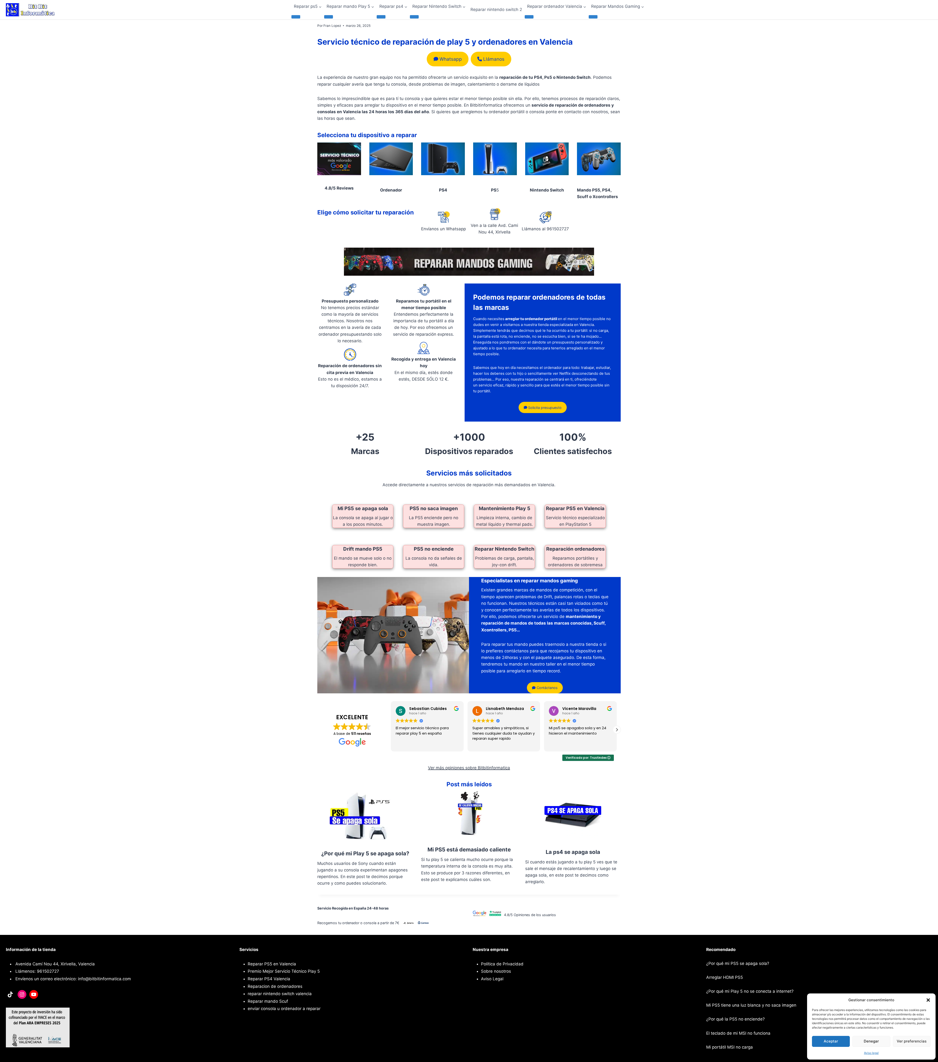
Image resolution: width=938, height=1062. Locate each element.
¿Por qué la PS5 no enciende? (735, 1019)
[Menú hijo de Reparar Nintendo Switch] (414, 17)
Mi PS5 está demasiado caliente (469, 849)
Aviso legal (871, 1053)
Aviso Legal (492, 978)
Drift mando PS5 (362, 549)
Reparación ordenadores (575, 549)
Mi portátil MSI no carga (729, 1047)
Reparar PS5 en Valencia (575, 508)
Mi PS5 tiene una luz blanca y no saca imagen (751, 1005)
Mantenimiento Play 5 (504, 508)
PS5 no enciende (434, 549)
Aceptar (831, 1041)
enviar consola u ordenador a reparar (284, 1008)
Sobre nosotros (496, 971)
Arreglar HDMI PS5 (724, 977)
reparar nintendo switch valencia (280, 993)
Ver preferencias (912, 1041)
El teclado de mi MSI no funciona (738, 1033)
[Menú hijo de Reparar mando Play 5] (328, 17)
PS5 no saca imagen (434, 508)
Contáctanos (547, 688)
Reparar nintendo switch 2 (496, 9)
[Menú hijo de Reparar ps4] (381, 17)
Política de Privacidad (502, 963)
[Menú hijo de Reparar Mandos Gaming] (593, 17)
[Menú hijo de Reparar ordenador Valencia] (529, 17)
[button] (928, 1000)
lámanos (493, 59)
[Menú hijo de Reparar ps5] (295, 17)
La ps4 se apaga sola (573, 852)
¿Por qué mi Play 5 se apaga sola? (365, 853)
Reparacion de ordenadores (275, 986)
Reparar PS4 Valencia (269, 978)
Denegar (871, 1041)
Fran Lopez (332, 26)
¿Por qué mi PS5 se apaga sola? (737, 963)
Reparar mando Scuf (268, 1001)
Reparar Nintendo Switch (504, 549)
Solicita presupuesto (544, 407)
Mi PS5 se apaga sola (363, 508)
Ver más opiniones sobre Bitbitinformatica (469, 767)
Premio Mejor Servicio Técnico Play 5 (284, 971)
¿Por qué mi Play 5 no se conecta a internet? (750, 991)
